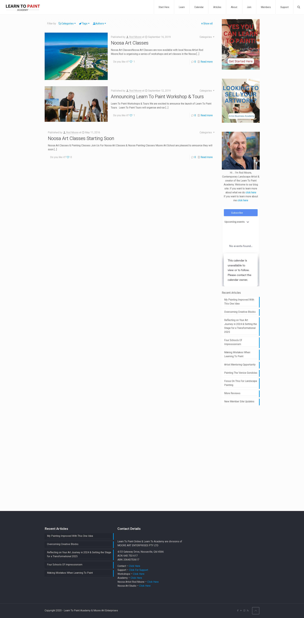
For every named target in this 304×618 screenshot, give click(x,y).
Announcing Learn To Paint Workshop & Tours (157, 96)
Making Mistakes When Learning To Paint (237, 354)
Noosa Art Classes (130, 43)
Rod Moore (135, 36)
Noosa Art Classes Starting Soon (81, 138)
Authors (99, 23)
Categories (67, 23)
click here (251, 192)
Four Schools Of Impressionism (233, 342)
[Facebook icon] (238, 610)
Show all (208, 23)
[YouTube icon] (241, 610)
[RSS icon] (248, 610)
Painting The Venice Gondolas (240, 372)
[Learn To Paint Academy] (22, 7)
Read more (207, 61)
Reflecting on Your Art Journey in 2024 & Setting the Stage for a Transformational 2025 (240, 326)
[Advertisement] (245, 457)
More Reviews (232, 393)
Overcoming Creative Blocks (240, 311)
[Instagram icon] (244, 610)
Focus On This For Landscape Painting (240, 383)
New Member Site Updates (239, 401)
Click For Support (138, 569)
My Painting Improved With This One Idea (239, 301)
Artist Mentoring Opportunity (240, 364)
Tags (84, 23)
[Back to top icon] (255, 610)
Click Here (134, 565)
